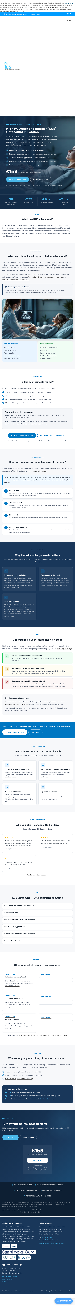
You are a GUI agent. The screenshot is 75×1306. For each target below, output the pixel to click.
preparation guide (39, 471)
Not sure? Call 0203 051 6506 (52, 435)
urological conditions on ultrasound (15, 280)
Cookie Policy (68, 1291)
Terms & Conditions (57, 1291)
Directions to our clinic (46, 1243)
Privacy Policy (45, 1291)
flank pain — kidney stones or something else (45, 277)
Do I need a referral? (12, 941)
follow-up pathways (64, 649)
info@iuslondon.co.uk (51, 1240)
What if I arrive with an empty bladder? (19, 934)
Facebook (5, 1281)
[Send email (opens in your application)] (70, 14)
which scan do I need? (59, 1035)
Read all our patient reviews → (37, 875)
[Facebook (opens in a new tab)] (68, 14)
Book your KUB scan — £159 (22, 435)
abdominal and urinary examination (17, 704)
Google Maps (59, 1243)
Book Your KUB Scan (17, 179)
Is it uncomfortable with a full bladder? (19, 920)
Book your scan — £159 (14, 732)
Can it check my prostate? (14, 927)
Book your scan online (9, 1276)
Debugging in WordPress (54, 7)
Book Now (37, 1160)
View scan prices (7, 1279)
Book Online (10, 1137)
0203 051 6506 (10, 1079)
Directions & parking (25, 1079)
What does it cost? (11, 913)
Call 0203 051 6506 (40, 179)
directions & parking (47, 1099)
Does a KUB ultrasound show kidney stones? (21, 906)
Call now (35, 732)
